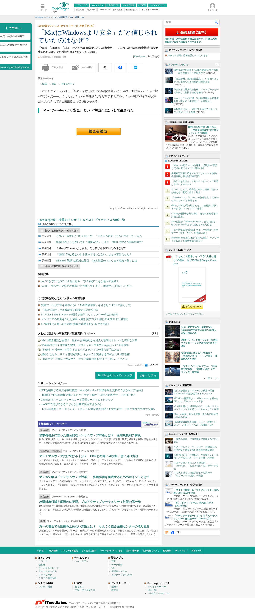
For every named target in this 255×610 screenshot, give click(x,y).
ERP (113, 561)
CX (113, 568)
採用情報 (130, 607)
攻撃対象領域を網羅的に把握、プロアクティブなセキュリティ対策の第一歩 (90, 501)
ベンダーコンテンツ (179, 64)
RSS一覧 (152, 590)
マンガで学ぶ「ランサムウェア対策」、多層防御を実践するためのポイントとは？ (94, 477)
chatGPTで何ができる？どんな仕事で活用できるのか (71, 404)
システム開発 (45, 586)
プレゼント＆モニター (159, 593)
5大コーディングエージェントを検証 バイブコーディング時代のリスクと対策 (200, 343)
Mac (54, 84)
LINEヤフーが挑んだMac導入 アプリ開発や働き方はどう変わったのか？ (84, 359)
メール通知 (86, 67)
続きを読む (98, 131)
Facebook (172, 532)
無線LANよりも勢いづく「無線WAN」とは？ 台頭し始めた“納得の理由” (99, 242)
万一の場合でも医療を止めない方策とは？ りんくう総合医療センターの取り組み (94, 526)
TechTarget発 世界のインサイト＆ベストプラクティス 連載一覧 (81, 219)
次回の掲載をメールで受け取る (57, 224)
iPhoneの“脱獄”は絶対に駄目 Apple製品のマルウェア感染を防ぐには (96, 260)
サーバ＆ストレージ (49, 568)
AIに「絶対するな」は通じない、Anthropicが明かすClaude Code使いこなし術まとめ (199, 330)
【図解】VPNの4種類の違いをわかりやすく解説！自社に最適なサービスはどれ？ (88, 395)
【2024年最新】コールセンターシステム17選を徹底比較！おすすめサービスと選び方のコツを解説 (98, 409)
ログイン (41, 550)
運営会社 (119, 607)
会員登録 (53, 550)
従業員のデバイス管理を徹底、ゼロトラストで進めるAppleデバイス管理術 (85, 345)
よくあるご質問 (89, 550)
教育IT (114, 590)
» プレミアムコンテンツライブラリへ (184, 314)
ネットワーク (45, 574)
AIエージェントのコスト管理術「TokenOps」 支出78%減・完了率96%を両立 (196, 465)
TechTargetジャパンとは (111, 550)
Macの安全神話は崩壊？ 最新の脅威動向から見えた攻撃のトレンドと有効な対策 (89, 340)
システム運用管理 (48, 578)
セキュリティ (67, 84)
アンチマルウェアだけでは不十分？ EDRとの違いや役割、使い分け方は (88, 456)
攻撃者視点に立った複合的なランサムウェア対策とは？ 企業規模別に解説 (90, 435)
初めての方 (196, 550)
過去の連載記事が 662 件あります (61, 266)
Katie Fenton (139, 56)
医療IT (114, 586)
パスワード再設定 (69, 550)
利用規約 (167, 550)
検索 (217, 22)
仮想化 (42, 564)
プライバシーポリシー (97, 607)
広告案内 (64, 607)
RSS (166, 532)
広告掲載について (151, 550)
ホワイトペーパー (157, 586)
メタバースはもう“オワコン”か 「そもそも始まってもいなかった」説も (99, 236)
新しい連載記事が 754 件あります (61, 230)
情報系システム (119, 571)
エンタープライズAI (121, 574)
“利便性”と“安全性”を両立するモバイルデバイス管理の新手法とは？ (81, 349)
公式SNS (54, 607)
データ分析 (117, 564)
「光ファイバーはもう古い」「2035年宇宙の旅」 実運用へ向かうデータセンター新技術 (199, 369)
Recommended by (136, 365)
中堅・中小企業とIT (85, 590)
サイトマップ (181, 550)
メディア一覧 (42, 607)
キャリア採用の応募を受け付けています (188, 55)
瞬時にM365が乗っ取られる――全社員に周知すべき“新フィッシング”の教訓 (203, 130)
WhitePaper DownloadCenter (150, 424)
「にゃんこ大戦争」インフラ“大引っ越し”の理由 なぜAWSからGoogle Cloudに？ (194, 260)
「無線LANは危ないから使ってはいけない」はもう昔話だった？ (94, 254)
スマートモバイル (48, 571)
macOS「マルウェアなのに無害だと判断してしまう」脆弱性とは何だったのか (86, 286)
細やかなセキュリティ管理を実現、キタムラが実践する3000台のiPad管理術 (85, 354)
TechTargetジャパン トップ (115, 375)
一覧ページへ (212, 378)
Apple (44, 84)
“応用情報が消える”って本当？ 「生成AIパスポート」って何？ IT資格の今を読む (199, 356)
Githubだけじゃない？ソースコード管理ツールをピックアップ (77, 399)
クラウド (43, 561)
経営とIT (79, 586)
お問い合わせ (132, 550)
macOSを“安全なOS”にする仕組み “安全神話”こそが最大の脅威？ (80, 281)
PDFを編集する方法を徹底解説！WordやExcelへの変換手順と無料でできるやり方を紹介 (92, 390)
